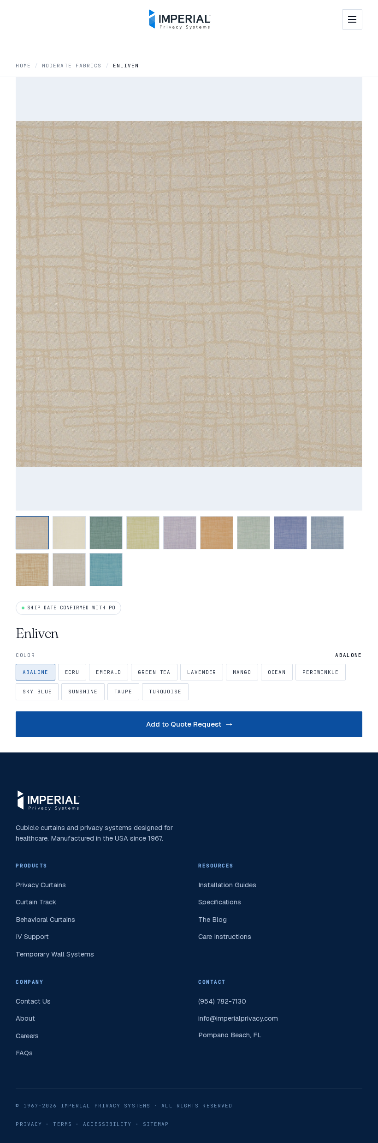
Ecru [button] (72, 672)
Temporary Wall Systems (55, 954)
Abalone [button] (35, 672)
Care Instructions (224, 936)
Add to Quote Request (183, 724)
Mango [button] (242, 672)
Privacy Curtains (41, 884)
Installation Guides (227, 884)
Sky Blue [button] (37, 691)
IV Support (32, 936)
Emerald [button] (108, 672)
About (25, 1018)
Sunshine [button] (82, 691)
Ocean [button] (277, 672)
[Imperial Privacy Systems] (180, 19)
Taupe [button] (123, 691)
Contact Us (33, 1001)
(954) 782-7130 (222, 1001)
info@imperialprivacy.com (238, 1018)
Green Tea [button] (154, 672)
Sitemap (156, 1124)
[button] (32, 532)
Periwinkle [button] (320, 672)
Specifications (219, 901)
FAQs (24, 1052)
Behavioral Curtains (45, 919)
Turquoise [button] (165, 691)
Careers (27, 1035)
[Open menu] (352, 19)
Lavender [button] (201, 672)
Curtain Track (36, 901)
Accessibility (107, 1124)
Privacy (29, 1124)
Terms (62, 1124)
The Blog (212, 919)
